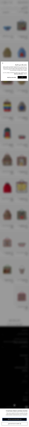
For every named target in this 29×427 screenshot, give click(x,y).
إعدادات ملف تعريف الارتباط (11, 77)
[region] (14, 71)
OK (22, 77)
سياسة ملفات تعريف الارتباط (18, 73)
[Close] (14, 405)
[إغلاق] (2, 63)
